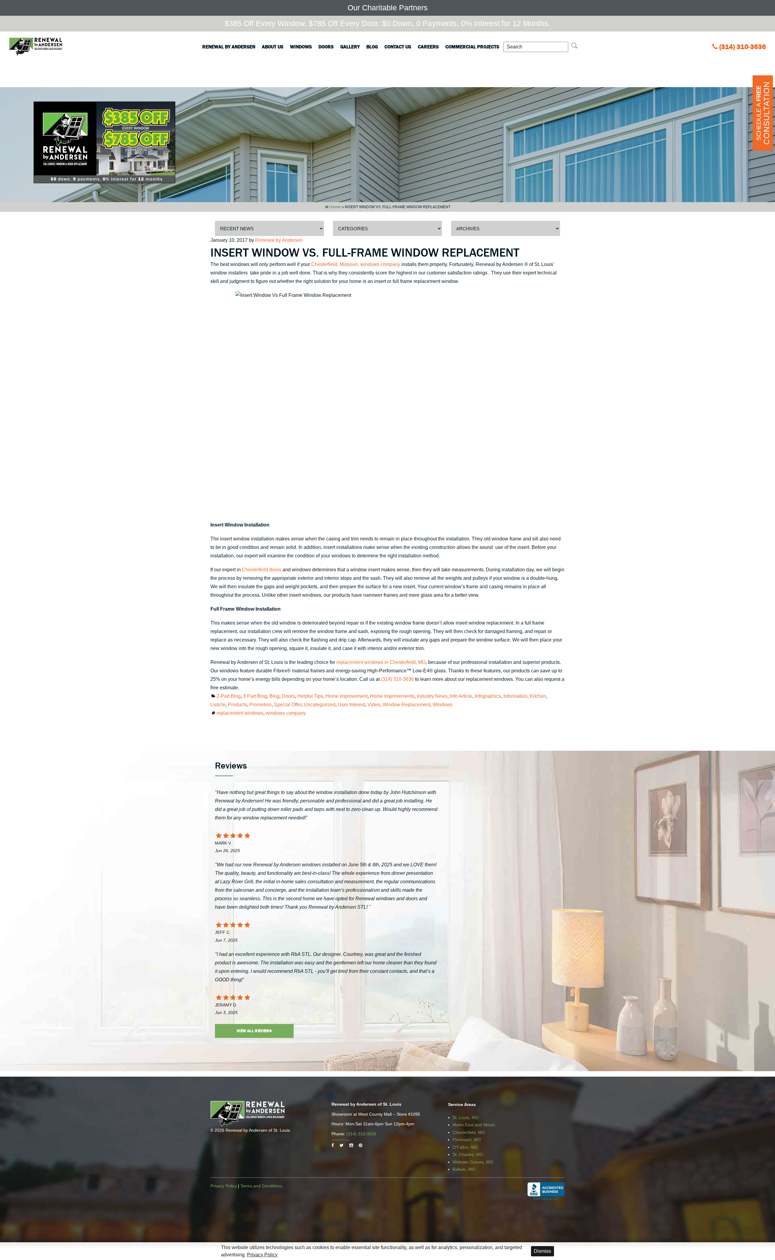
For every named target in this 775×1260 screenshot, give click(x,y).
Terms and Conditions (261, 1185)
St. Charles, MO (468, 1154)
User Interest (351, 704)
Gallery (350, 46)
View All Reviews (254, 1031)
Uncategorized (319, 704)
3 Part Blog (255, 696)
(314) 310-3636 (742, 47)
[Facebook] (332, 1145)
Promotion (260, 704)
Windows (301, 46)
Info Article (461, 696)
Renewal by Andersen (228, 46)
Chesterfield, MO (469, 1132)
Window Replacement (406, 704)
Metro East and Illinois (474, 1124)
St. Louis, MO (466, 1117)
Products (237, 704)
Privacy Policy (223, 1185)
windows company (286, 713)
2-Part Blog (228, 696)
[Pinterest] (360, 1145)
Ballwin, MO (464, 1169)
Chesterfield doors (261, 569)
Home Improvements (392, 696)
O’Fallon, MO (465, 1147)
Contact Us (397, 46)
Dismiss (542, 1251)
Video (374, 704)
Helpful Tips (310, 696)
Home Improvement (346, 696)
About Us (272, 46)
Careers (428, 46)
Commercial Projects (472, 46)
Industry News (432, 696)
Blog (372, 46)
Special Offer (288, 704)
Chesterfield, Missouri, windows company (355, 264)
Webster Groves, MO (473, 1162)
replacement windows (239, 713)
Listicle (218, 704)
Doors (326, 46)
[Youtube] (351, 1145)
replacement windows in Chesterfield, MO (381, 662)
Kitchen (538, 696)
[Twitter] (342, 1145)
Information (515, 696)
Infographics (488, 696)
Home (336, 207)
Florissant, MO (467, 1139)
